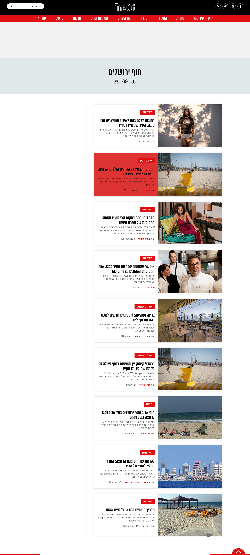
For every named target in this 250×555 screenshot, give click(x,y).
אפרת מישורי (144, 239)
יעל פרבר (129, 482)
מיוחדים (148, 501)
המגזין (163, 18)
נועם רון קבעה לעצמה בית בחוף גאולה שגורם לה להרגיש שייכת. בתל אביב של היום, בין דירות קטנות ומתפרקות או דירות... (126, 181)
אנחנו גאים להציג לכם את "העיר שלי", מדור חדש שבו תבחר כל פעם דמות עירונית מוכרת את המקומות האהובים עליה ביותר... (128, 279)
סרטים (59, 18)
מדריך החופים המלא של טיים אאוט (130, 510)
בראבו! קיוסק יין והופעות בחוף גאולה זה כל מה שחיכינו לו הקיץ (127, 366)
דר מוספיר (145, 433)
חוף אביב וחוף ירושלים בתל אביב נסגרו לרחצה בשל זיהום (128, 414)
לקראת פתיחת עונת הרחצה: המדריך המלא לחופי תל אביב (129, 463)
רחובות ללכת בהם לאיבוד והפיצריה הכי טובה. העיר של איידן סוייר (127, 122)
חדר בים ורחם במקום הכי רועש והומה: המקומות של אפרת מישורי (128, 220)
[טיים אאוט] (125, 9)
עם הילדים (124, 18)
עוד (44, 18)
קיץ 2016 (147, 452)
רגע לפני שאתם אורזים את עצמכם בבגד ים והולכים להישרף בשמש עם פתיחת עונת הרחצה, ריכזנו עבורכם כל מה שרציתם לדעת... (127, 473)
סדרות (180, 18)
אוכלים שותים (145, 306)
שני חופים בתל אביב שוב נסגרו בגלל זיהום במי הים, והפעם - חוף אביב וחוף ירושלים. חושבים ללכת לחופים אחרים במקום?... (128, 425)
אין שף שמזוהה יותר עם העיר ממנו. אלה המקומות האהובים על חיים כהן (127, 268)
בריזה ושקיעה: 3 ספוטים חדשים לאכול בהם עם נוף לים (128, 317)
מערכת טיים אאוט (142, 336)
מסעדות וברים (99, 18)
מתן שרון (146, 482)
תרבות (77, 18)
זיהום (149, 404)
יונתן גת (137, 482)
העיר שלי (147, 112)
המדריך (144, 18)
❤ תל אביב (146, 160)
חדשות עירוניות (203, 18)
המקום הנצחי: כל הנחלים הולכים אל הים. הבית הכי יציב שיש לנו (126, 171)
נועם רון (146, 190)
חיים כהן (151, 287)
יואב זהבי (145, 526)
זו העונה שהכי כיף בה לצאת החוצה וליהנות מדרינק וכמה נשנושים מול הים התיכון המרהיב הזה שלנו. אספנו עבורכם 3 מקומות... (126, 327)
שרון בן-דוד (144, 385)
